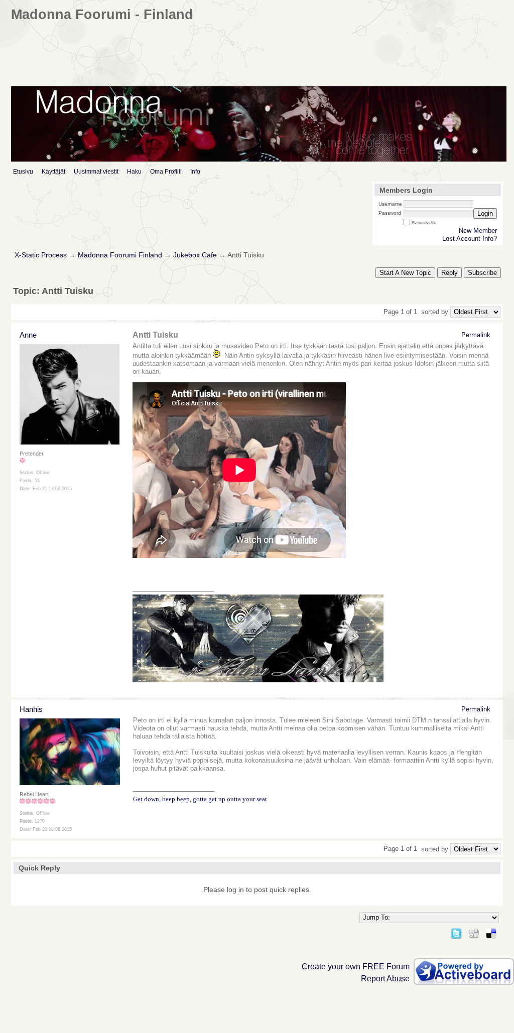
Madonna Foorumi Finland (120, 255)
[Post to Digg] (473, 932)
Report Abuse (385, 978)
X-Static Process (41, 255)
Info (195, 171)
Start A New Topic (405, 272)
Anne (28, 335)
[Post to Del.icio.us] (491, 932)
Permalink (475, 335)
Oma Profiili (166, 171)
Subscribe (482, 272)
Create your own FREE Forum (356, 966)
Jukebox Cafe (195, 255)
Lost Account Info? (469, 238)
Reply (449, 272)
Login (485, 213)
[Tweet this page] (456, 932)
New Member (478, 230)
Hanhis (31, 709)
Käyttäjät (53, 171)
